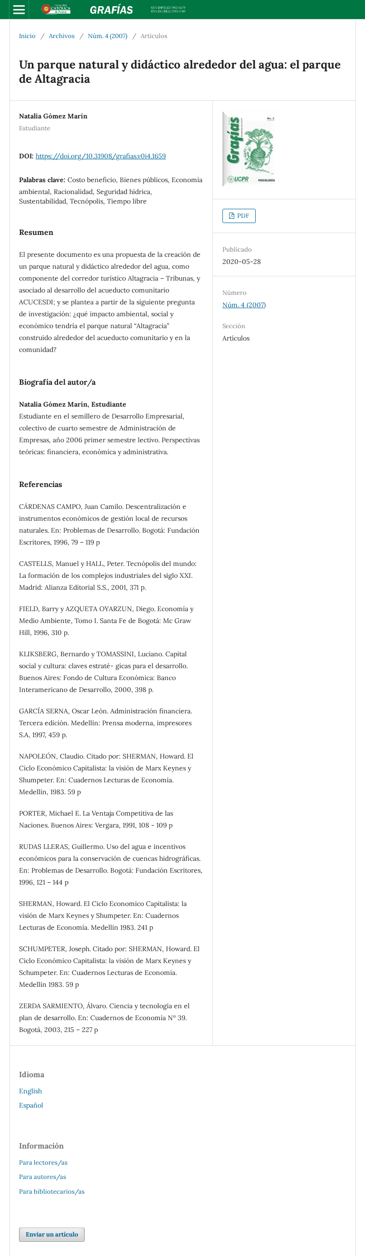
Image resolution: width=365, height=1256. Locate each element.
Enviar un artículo (52, 1234)
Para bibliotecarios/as (52, 1192)
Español (31, 1105)
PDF (242, 216)
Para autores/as (42, 1177)
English (30, 1091)
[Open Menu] (19, 9)
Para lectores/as (43, 1163)
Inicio (27, 36)
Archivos (62, 36)
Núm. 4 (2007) (107, 36)
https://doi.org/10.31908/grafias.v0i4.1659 (101, 156)
